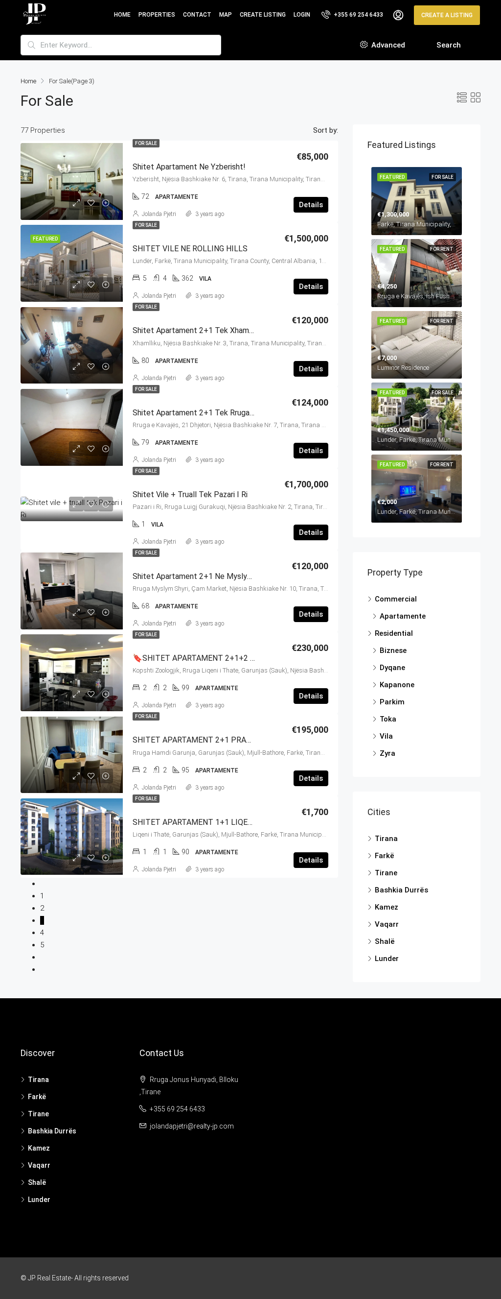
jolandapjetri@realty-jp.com (192, 1126)
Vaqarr (387, 924)
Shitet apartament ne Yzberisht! (189, 166)
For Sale (146, 143)
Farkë (384, 855)
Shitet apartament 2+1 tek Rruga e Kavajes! (210, 412)
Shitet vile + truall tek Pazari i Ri (190, 494)
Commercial (396, 599)
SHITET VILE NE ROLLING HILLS (190, 248)
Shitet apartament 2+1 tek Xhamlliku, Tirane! (211, 330)
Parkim (392, 702)
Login (302, 14)
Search (448, 45)
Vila (386, 736)
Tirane (386, 872)
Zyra (387, 753)
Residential (394, 633)
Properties (156, 14)
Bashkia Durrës (401, 890)
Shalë (385, 941)
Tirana (386, 838)
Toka (388, 719)
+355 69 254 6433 (357, 14)
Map (225, 14)
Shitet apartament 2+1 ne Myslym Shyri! (203, 576)
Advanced (387, 45)
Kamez (386, 907)
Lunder (387, 958)
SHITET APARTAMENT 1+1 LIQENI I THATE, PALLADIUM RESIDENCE (254, 822)
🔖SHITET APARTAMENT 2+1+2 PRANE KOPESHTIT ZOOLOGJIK (248, 658)
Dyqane (392, 667)
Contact (197, 14)
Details (311, 204)
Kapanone (397, 684)
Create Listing (263, 14)
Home (122, 14)
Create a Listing (447, 15)
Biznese (393, 650)
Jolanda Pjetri (159, 214)
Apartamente (403, 616)
